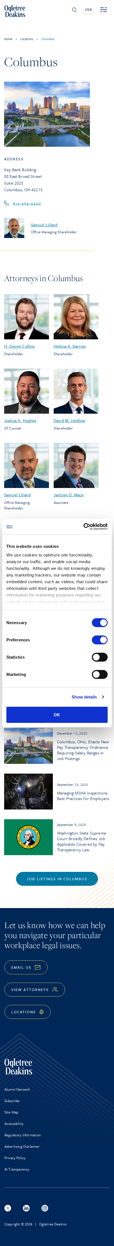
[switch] (100, 639)
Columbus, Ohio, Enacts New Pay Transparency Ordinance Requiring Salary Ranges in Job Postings (83, 750)
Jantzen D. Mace (69, 495)
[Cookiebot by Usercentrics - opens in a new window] (83, 526)
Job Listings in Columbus (57, 879)
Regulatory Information (22, 1135)
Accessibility (14, 1123)
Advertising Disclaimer (22, 1146)
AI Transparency (16, 1169)
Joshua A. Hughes (20, 420)
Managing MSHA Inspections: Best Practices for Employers (83, 795)
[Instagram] (45, 1208)
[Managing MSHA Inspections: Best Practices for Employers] (28, 792)
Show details (84, 697)
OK (57, 714)
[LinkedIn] (26, 1208)
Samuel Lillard (44, 225)
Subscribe (12, 1100)
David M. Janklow (70, 420)
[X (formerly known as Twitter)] (7, 1208)
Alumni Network (17, 1089)
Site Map (11, 1112)
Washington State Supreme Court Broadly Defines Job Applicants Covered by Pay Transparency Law (81, 841)
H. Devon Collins (19, 346)
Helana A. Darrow (70, 346)
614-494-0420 (27, 203)
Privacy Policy (14, 1158)
